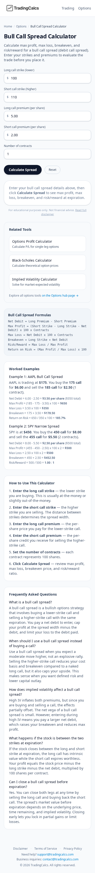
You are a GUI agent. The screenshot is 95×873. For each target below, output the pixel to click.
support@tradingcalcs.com (55, 854)
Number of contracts (18, 146)
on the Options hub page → (60, 295)
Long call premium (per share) (24, 108)
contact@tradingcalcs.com (60, 859)
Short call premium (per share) (25, 127)
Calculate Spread (23, 169)
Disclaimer (20, 849)
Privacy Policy (73, 849)
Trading (68, 8)
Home (8, 26)
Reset (52, 170)
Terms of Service (45, 849)
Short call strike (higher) (20, 89)
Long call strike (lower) (19, 70)
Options (84, 8)
